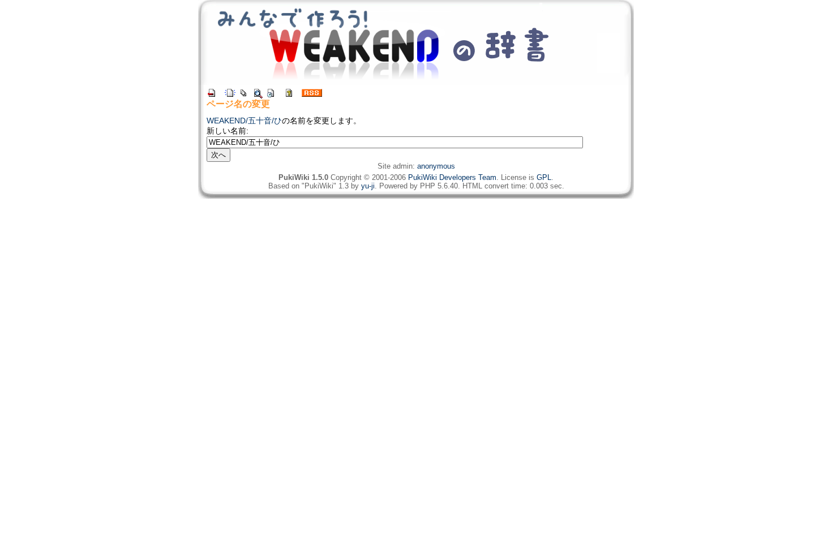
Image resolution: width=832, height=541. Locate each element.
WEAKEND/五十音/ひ (244, 120)
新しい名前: (227, 130)
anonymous (436, 166)
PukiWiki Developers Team (452, 177)
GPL (544, 177)
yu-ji (368, 186)
